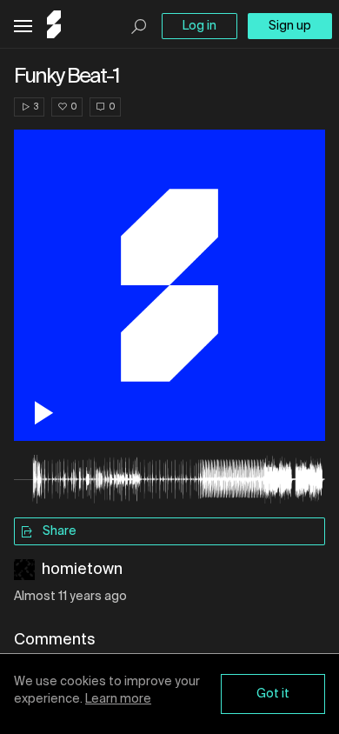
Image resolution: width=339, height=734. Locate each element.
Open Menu (23, 26)
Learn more (118, 699)
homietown (82, 570)
